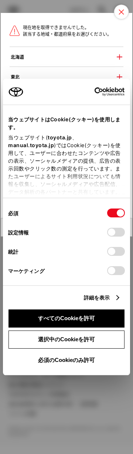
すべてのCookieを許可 (66, 318)
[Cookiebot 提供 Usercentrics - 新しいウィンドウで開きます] (92, 91)
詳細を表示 (97, 297)
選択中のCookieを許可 (66, 339)
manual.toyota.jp (31, 145)
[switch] (116, 232)
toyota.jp (60, 137)
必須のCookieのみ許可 (66, 360)
